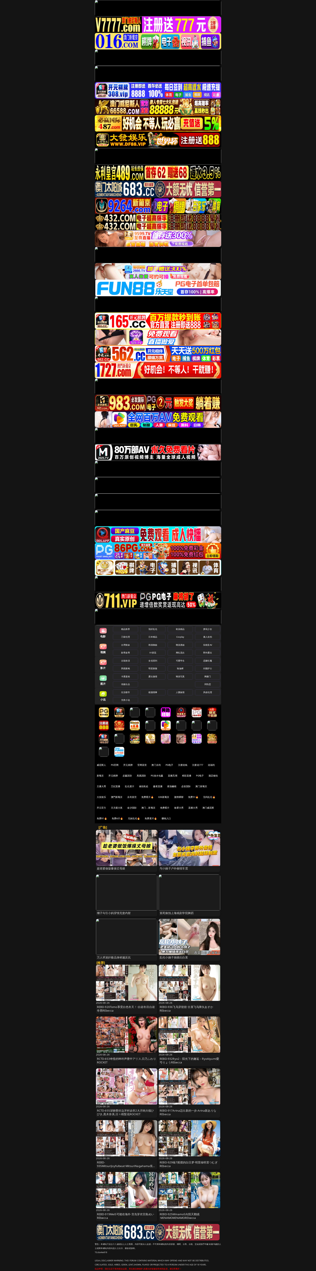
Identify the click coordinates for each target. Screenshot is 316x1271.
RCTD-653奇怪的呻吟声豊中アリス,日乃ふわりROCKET (126, 1060)
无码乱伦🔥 (209, 797)
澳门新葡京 (201, 786)
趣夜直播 (157, 786)
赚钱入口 (166, 818)
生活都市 (125, 692)
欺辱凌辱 (125, 652)
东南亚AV (207, 644)
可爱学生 (180, 660)
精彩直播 (186, 775)
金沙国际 (132, 807)
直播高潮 (172, 775)
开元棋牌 (128, 764)
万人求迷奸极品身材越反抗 (114, 957)
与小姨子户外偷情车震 (174, 868)
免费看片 (165, 807)
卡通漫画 (125, 676)
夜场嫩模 (172, 786)
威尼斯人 (101, 764)
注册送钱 (182, 764)
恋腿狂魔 (207, 660)
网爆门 (207, 676)
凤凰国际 (141, 775)
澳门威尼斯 (208, 807)
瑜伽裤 (180, 668)
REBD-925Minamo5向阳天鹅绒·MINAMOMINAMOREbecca (179, 1216)
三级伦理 (125, 636)
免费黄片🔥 (151, 818)
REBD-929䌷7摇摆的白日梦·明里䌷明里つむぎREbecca (189, 1164)
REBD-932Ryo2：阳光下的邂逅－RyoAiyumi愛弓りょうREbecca (189, 1060)
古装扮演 (125, 660)
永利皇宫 (132, 797)
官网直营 (142, 764)
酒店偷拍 (213, 775)
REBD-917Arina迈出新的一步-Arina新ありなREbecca (188, 1112)
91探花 (152, 652)
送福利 (211, 764)
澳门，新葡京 (148, 807)
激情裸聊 (179, 797)
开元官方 (101, 807)
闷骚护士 (207, 668)
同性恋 (207, 684)
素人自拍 (207, 636)
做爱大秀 (179, 807)
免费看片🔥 (147, 797)
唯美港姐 (180, 644)
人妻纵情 (180, 692)
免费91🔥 (102, 818)
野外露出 (207, 652)
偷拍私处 (143, 786)
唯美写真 (180, 676)
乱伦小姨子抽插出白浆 (174, 957)
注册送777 (197, 764)
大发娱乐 (101, 797)
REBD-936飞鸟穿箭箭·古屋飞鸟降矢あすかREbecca (186, 1008)
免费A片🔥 (117, 818)
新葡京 (100, 775)
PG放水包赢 (157, 775)
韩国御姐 (152, 644)
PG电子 (169, 764)
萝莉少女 (207, 629)
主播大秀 (101, 786)
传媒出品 (125, 684)
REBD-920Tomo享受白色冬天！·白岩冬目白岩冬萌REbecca (126, 1008)
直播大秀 (193, 807)
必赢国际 (127, 775)
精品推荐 (125, 629)
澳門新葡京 (117, 797)
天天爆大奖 (117, 807)
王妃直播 (115, 786)
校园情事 (152, 692)
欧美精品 (180, 629)
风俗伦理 (207, 692)
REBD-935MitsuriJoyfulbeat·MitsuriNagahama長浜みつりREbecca (126, 1165)
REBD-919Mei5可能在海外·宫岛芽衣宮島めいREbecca (125, 1216)
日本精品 (152, 636)
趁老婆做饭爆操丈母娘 (111, 868)
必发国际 (186, 786)
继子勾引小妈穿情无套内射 (114, 913)
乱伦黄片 (129, 786)
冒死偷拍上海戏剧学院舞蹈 (177, 913)
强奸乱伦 (152, 629)
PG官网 (115, 764)
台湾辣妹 (125, 644)
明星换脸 (152, 668)
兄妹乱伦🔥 (134, 818)
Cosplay (180, 636)
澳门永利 (156, 764)
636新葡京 (163, 797)
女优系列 (152, 660)
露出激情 (152, 676)
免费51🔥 (193, 797)
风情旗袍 (125, 668)
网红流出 (180, 652)
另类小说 (125, 700)
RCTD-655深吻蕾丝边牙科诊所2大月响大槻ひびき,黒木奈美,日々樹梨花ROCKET (125, 1112)
